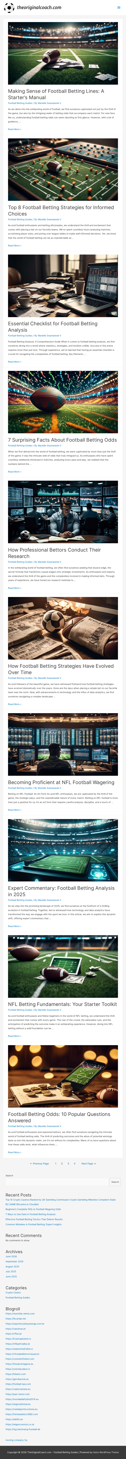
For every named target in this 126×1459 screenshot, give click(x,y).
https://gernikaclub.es (17, 1379)
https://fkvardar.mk (16, 1318)
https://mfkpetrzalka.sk (18, 1344)
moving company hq (16, 1440)
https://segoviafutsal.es (18, 1404)
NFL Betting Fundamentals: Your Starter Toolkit (62, 1004)
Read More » (14, 129)
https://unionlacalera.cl (18, 1369)
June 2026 (11, 1256)
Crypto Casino (13, 1292)
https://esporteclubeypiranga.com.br (25, 1323)
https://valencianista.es (18, 1389)
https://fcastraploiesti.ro (18, 1338)
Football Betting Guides (20, 103)
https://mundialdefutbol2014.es (22, 1399)
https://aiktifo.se (14, 1419)
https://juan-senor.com (18, 1394)
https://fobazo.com (16, 1374)
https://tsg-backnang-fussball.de (23, 1429)
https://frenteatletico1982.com (22, 1414)
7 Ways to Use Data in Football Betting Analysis (30, 1214)
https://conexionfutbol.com (20, 1359)
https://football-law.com (18, 1384)
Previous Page (39, 1163)
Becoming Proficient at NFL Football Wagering (61, 782)
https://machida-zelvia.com (20, 1313)
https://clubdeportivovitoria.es (21, 1409)
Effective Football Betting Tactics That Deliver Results (34, 1219)
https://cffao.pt (14, 1333)
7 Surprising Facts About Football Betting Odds (62, 440)
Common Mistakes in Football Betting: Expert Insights (34, 1224)
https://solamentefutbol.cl (19, 1349)
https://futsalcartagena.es (19, 1364)
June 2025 (11, 1276)
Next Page (89, 1163)
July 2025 (11, 1271)
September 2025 (14, 1261)
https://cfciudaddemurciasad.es (22, 1354)
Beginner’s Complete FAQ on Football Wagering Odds (33, 1209)
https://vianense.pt (16, 1328)
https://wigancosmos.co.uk (20, 1424)
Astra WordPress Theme (106, 1452)
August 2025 (12, 1266)
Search (9, 1175)
